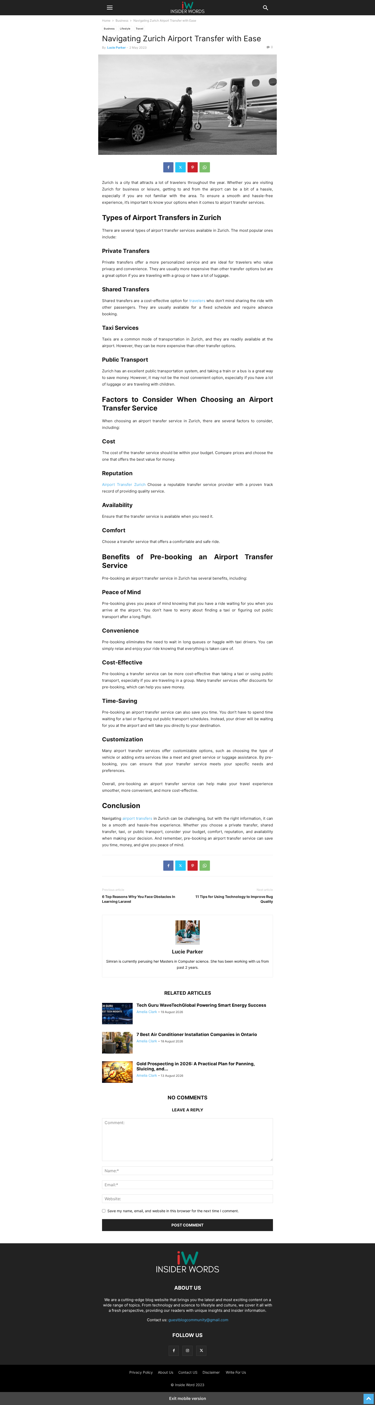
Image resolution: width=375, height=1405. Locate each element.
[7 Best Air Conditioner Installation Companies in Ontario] (117, 1043)
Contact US (187, 1372)
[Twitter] (180, 167)
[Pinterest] (193, 167)
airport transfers (137, 818)
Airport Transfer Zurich (124, 484)
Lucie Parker (116, 47)
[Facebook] (168, 167)
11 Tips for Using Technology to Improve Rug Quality (234, 899)
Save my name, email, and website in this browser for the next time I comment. (173, 1211)
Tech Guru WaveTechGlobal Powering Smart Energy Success (201, 1005)
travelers (197, 300)
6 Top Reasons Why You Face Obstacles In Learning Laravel (138, 899)
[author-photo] (187, 945)
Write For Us (236, 1372)
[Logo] (187, 1272)
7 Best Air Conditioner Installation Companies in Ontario (196, 1034)
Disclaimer (212, 1372)
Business (122, 20)
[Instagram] (187, 1350)
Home (106, 20)
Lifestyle (125, 28)
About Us (165, 1372)
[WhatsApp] (204, 167)
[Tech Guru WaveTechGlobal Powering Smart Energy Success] (117, 1014)
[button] (109, 7)
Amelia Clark (146, 1012)
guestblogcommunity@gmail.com (198, 1319)
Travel (139, 28)
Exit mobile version (187, 1398)
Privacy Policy (141, 1372)
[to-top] (369, 1396)
